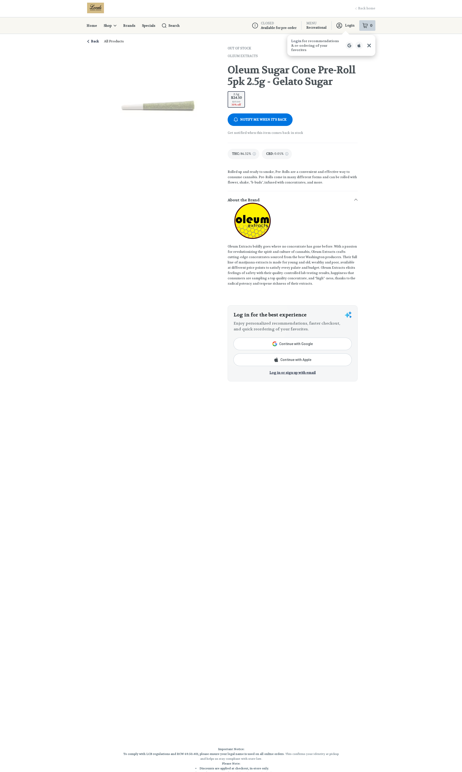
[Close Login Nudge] (369, 45)
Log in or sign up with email (293, 372)
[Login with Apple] (359, 45)
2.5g (236, 99)
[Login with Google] (349, 45)
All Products (114, 41)
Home (92, 25)
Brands (129, 25)
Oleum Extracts (243, 56)
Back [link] (95, 41)
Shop (108, 25)
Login (349, 25)
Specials (148, 25)
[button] (331, 45)
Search (174, 25)
